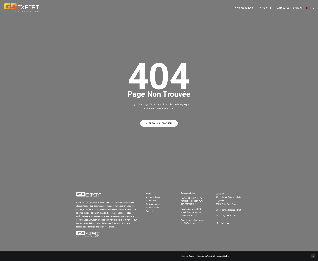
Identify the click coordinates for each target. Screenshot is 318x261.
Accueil (149, 194)
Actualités (283, 8)
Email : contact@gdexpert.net (228, 210)
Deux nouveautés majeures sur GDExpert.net (192, 221)
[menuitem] (246, 8)
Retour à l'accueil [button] (160, 123)
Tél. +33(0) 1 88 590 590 (226, 215)
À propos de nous (153, 197)
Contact (297, 8)
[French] (307, 8)
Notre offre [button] (265, 8)
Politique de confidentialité (205, 256)
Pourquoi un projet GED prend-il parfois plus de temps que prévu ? (191, 212)
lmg (227, 256)
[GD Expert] (21, 7)
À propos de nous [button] (244, 8)
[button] (312, 8)
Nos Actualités (152, 208)
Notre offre (151, 201)
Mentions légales (187, 256)
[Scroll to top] (313, 256)
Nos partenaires (153, 204)
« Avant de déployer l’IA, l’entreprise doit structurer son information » (192, 201)
